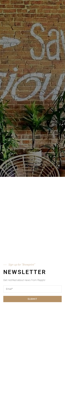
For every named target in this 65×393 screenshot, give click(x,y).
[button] (60, 4)
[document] (32, 196)
